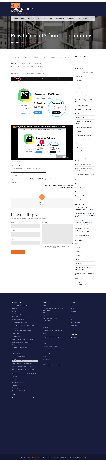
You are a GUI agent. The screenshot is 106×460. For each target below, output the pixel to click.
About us (23, 18)
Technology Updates (80, 195)
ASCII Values (78, 76)
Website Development (81, 199)
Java (76, 155)
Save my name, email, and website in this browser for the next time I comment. (57, 247)
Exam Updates (79, 113)
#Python (44, 57)
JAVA (45, 18)
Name (13, 222)
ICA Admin (14, 63)
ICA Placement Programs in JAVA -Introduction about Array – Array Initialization (84, 222)
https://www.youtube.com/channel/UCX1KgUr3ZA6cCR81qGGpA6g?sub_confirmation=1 (33, 179)
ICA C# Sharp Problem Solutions (83, 127)
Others (77, 180)
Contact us (31, 18)
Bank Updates (78, 84)
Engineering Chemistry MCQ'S (83, 105)
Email (13, 230)
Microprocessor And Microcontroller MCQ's (23, 363)
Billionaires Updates (80, 92)
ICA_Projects (78, 147)
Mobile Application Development (83, 164)
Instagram (77, 251)
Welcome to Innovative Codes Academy (53, 365)
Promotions (70, 18)
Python (39, 18)
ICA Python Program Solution (82, 139)
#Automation (15, 57)
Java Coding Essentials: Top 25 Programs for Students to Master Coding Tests (83, 230)
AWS (50, 18)
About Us (77, 243)
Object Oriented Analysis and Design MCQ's (23, 374)
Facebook (77, 247)
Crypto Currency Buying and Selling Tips (22, 325)
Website (13, 239)
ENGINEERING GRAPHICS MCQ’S (83, 109)
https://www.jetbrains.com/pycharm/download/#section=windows (28, 172)
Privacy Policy (78, 263)
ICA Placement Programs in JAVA (83, 135)
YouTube (77, 255)
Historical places (79, 117)
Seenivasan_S (46, 359)
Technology (78, 192)
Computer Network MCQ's (82, 96)
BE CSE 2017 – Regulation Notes (83, 88)
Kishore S (85, 18)
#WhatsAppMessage (65, 57)
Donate (78, 18)
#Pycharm (36, 57)
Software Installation (80, 188)
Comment (45, 222)
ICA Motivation (79, 131)
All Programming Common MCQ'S (84, 72)
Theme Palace (83, 457)
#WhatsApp (53, 57)
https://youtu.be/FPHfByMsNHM (19, 165)
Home (16, 18)
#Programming (26, 57)
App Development (59, 18)
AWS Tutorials (79, 80)
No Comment (38, 63)
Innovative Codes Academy (22, 10)
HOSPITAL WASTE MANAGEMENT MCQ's (22, 339)
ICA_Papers (78, 143)
